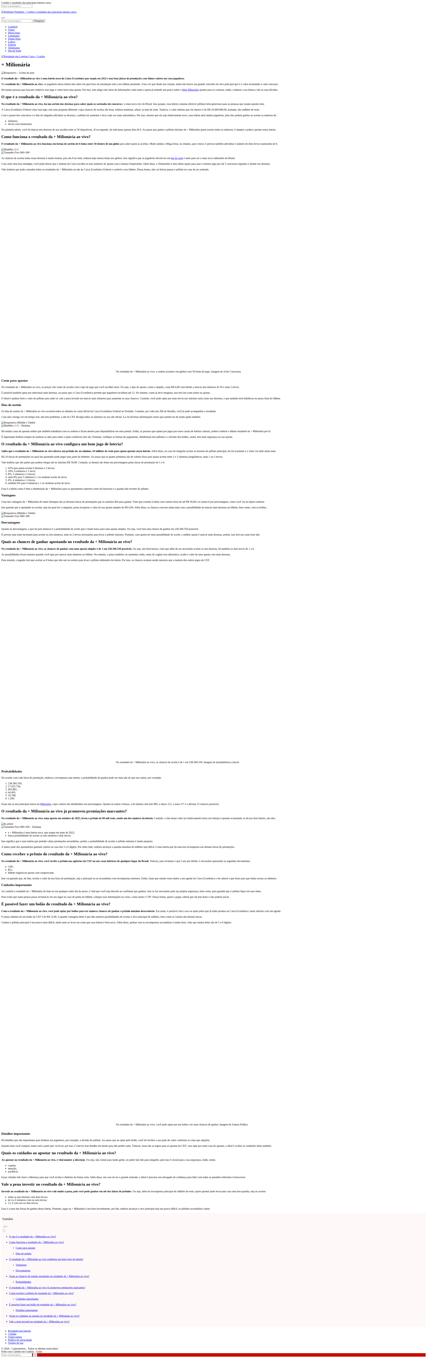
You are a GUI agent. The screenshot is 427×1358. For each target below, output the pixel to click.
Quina (11, 29)
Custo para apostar (25, 1247)
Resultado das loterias (19, 1330)
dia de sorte (177, 158)
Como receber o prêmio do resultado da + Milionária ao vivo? (41, 1293)
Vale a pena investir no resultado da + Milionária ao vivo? (39, 1321)
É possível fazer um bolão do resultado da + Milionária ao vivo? (42, 1304)
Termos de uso (15, 1342)
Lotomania (13, 35)
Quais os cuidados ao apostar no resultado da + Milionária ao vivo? (44, 1315)
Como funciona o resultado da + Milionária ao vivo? (36, 1242)
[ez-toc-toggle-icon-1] (213, 1228)
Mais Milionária (190, 89)
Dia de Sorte (14, 50)
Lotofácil (13, 26)
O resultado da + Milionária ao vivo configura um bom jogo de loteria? (46, 1259)
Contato (12, 1333)
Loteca (11, 41)
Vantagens (21, 1264)
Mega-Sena (14, 32)
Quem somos (15, 1336)
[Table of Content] (213, 1226)
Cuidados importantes (27, 1298)
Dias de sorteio (23, 1253)
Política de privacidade (20, 1339)
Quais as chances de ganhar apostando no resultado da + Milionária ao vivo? (49, 1276)
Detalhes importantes (27, 1310)
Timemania (14, 47)
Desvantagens (23, 1270)
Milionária (45, 804)
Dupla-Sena (14, 38)
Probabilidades (23, 1281)
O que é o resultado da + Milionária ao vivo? (32, 1236)
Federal (12, 44)
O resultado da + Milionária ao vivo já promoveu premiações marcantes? (47, 1287)
